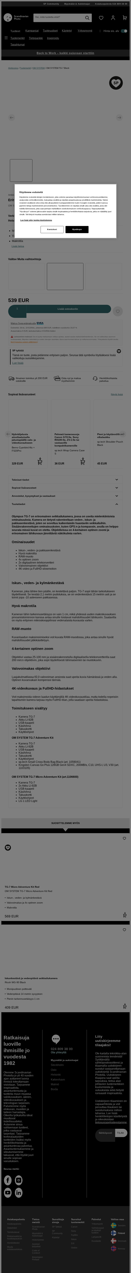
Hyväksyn (77, 229)
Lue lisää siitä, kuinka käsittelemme (36, 220)
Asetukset (52, 229)
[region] (65, 211)
